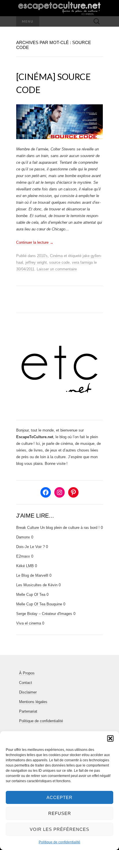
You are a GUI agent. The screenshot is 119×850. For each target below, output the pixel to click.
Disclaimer (28, 692)
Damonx (23, 537)
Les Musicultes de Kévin (36, 585)
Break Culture (27, 527)
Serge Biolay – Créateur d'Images (44, 613)
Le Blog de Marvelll (32, 575)
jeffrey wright (36, 262)
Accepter (59, 797)
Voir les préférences (59, 829)
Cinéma (56, 256)
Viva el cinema (28, 623)
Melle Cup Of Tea (30, 594)
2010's (42, 256)
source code (59, 262)
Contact (25, 682)
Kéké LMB (25, 566)
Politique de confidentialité (59, 842)
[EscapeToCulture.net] (59, 8)
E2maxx (23, 556)
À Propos (27, 673)
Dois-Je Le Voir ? (30, 547)
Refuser (59, 813)
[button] (110, 738)
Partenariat (28, 711)
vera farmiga (82, 262)
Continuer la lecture (34, 242)
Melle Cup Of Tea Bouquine (39, 604)
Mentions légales (33, 702)
